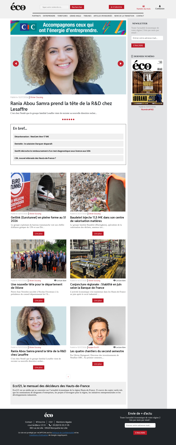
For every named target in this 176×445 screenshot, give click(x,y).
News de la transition (124, 16)
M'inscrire (40, 422)
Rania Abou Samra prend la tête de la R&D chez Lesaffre (61, 106)
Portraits (36, 16)
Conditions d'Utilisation (38, 435)
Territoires (62, 16)
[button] (16, 64)
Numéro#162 (147, 109)
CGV (51, 422)
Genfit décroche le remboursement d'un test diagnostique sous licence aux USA (52, 151)
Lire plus (39, 233)
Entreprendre (49, 16)
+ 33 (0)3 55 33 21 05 (60, 425)
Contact (140, 16)
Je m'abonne (116, 7)
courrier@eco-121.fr (37, 425)
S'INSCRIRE (138, 45)
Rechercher (77, 7)
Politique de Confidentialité (63, 432)
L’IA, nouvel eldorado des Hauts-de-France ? (35, 158)
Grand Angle (75, 16)
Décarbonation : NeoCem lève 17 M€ (32, 136)
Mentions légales (64, 422)
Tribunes (87, 16)
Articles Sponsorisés (103, 16)
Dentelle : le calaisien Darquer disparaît (33, 143)
